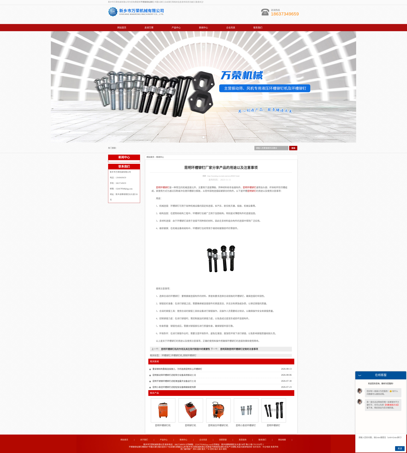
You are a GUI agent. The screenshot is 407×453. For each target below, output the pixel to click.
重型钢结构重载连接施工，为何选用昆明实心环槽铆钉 (177, 369)
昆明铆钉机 (190, 425)
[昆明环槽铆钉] (274, 410)
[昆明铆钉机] (191, 410)
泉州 (220, 449)
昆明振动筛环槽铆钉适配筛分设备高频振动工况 (174, 375)
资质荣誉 (223, 440)
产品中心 (176, 27)
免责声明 (274, 447)
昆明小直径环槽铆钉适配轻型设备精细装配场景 (174, 387)
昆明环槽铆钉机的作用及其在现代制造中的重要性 (185, 349)
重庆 (203, 449)
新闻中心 (203, 27)
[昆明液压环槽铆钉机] (218, 410)
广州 (208, 449)
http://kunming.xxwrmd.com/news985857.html (223, 176)
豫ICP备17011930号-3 (255, 444)
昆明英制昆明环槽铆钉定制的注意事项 (239, 349)
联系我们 (257, 27)
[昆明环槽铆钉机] (163, 410)
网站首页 (121, 27)
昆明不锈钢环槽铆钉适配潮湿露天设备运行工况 (174, 381)
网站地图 (282, 440)
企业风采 (230, 27)
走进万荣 (149, 27)
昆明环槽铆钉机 (163, 425)
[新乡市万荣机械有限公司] (136, 15)
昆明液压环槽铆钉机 (218, 425)
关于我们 (144, 440)
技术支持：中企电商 (261, 447)
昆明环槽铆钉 (273, 425)
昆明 (212, 449)
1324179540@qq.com (124, 189)
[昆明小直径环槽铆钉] (246, 410)
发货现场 (242, 440)
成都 (199, 449)
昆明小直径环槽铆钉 (246, 425)
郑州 (195, 449)
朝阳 (225, 449)
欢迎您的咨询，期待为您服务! (380, 384)
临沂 (216, 449)
